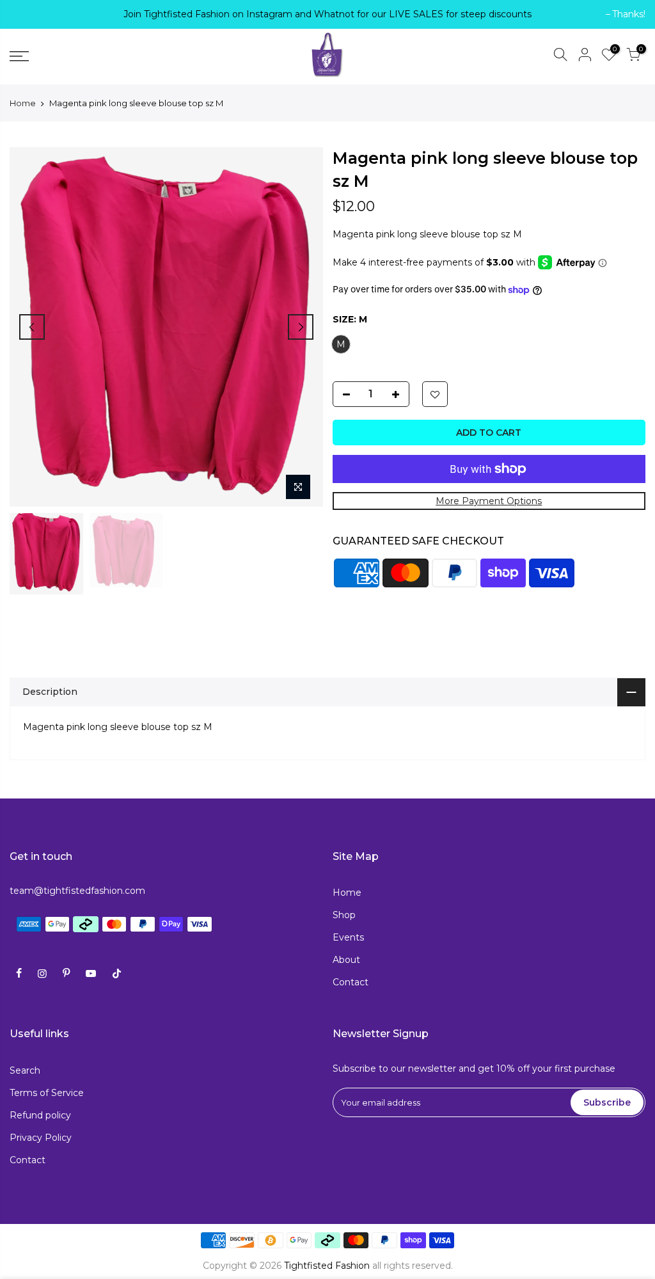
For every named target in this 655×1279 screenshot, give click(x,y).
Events (348, 937)
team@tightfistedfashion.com (77, 890)
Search (25, 1070)
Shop (344, 915)
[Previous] (32, 327)
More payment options (489, 501)
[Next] (300, 327)
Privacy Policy (41, 1137)
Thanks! (32, 14)
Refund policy (40, 1115)
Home (23, 103)
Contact (350, 982)
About (346, 959)
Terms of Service (47, 1093)
